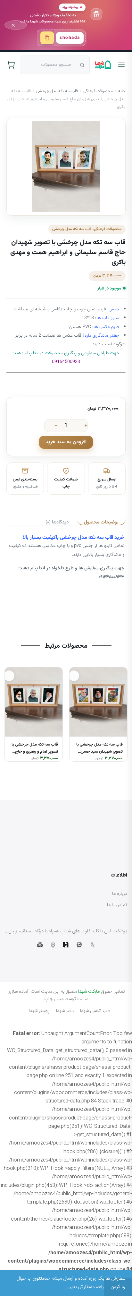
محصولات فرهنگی (98, 91)
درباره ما (119, 894)
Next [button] (6, 710)
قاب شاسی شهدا (95, 1011)
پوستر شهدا (39, 1011)
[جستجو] (80, 64)
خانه (122, 91)
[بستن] (15, 25)
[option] (98, 714)
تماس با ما (117, 905)
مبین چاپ (53, 999)
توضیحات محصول (101, 522)
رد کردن (118, 1287)
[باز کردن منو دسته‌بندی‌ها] (121, 65)
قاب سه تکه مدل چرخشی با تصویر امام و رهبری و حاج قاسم (35, 752)
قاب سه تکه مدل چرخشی (57, 91)
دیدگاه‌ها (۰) (57, 522)
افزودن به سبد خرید (66, 442)
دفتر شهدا (65, 1011)
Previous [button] (126, 710)
